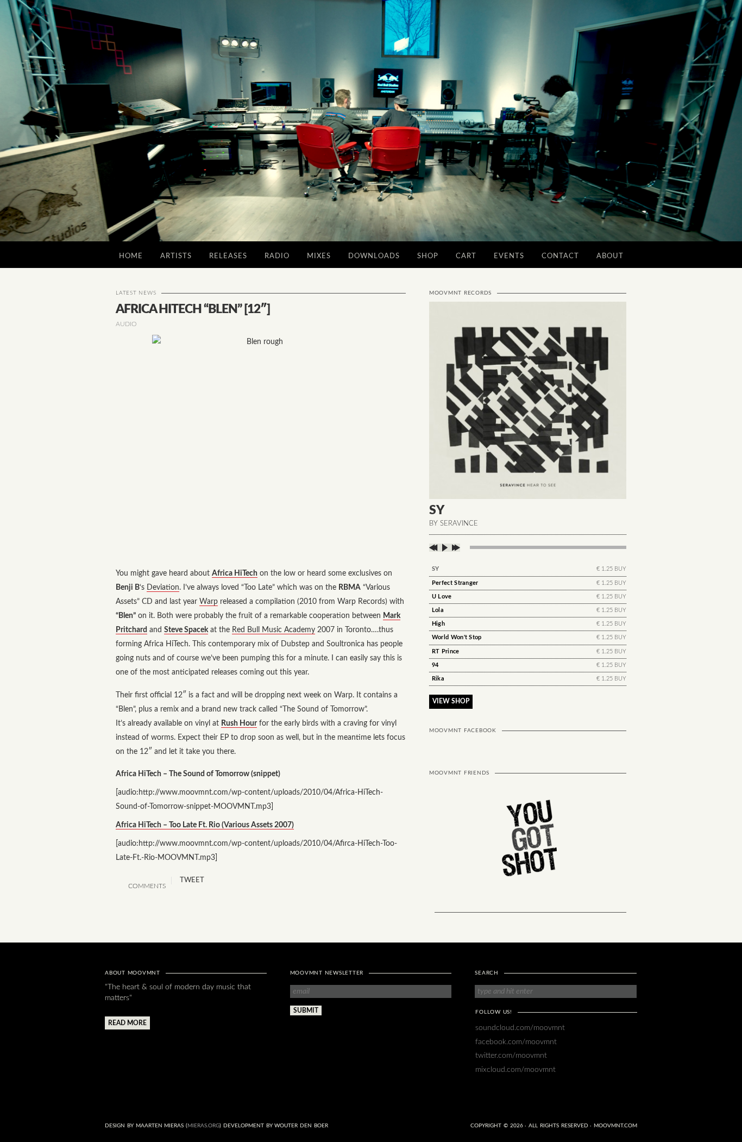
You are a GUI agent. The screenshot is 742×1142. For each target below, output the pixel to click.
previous (434, 548)
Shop (427, 256)
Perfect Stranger (455, 583)
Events (509, 256)
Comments (146, 886)
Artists (176, 256)
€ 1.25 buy (611, 569)
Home (131, 256)
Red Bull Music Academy (273, 630)
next (455, 548)
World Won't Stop (457, 637)
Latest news (136, 293)
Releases (228, 256)
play (444, 548)
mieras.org (203, 1125)
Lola (438, 610)
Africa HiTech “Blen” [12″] (193, 309)
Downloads (374, 256)
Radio (277, 256)
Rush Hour (239, 723)
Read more (127, 1023)
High (438, 624)
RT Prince (446, 651)
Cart (466, 256)
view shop (450, 701)
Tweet (192, 880)
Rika (438, 679)
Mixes (319, 256)
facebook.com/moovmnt (516, 1042)
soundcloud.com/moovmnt (520, 1028)
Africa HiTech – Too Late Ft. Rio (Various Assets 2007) (205, 825)
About (610, 256)
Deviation (163, 587)
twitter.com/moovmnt (511, 1055)
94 (435, 665)
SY (435, 569)
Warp (208, 601)
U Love (442, 597)
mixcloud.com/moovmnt (515, 1069)
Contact (560, 256)
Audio (126, 324)
